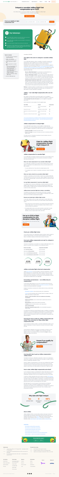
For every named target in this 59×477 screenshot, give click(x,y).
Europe (37, 416)
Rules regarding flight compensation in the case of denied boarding (36, 432)
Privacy (54, 473)
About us (22, 462)
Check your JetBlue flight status (10, 76)
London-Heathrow (39, 418)
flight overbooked (29, 271)
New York (38, 417)
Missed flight (14, 467)
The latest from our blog (34, 447)
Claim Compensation (29, 16)
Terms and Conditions (48, 473)
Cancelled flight (14, 465)
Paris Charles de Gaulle (47, 418)
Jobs (22, 466)
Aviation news (5, 447)
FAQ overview (14, 469)
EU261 (50, 62)
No (42, 440)
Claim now (26, 224)
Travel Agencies (32, 466)
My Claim (53, 1)
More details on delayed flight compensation (32, 426)
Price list (4, 466)
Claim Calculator (50, 376)
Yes (36, 440)
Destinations (32, 464)
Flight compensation (6, 462)
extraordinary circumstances (44, 284)
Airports (31, 462)
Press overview (23, 464)
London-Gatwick (33, 418)
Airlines (31, 461)
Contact (46, 1)
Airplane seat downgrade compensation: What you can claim (43, 451)
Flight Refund (5, 461)
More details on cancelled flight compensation (32, 427)
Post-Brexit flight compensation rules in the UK (32, 429)
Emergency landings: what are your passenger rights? (42, 450)
